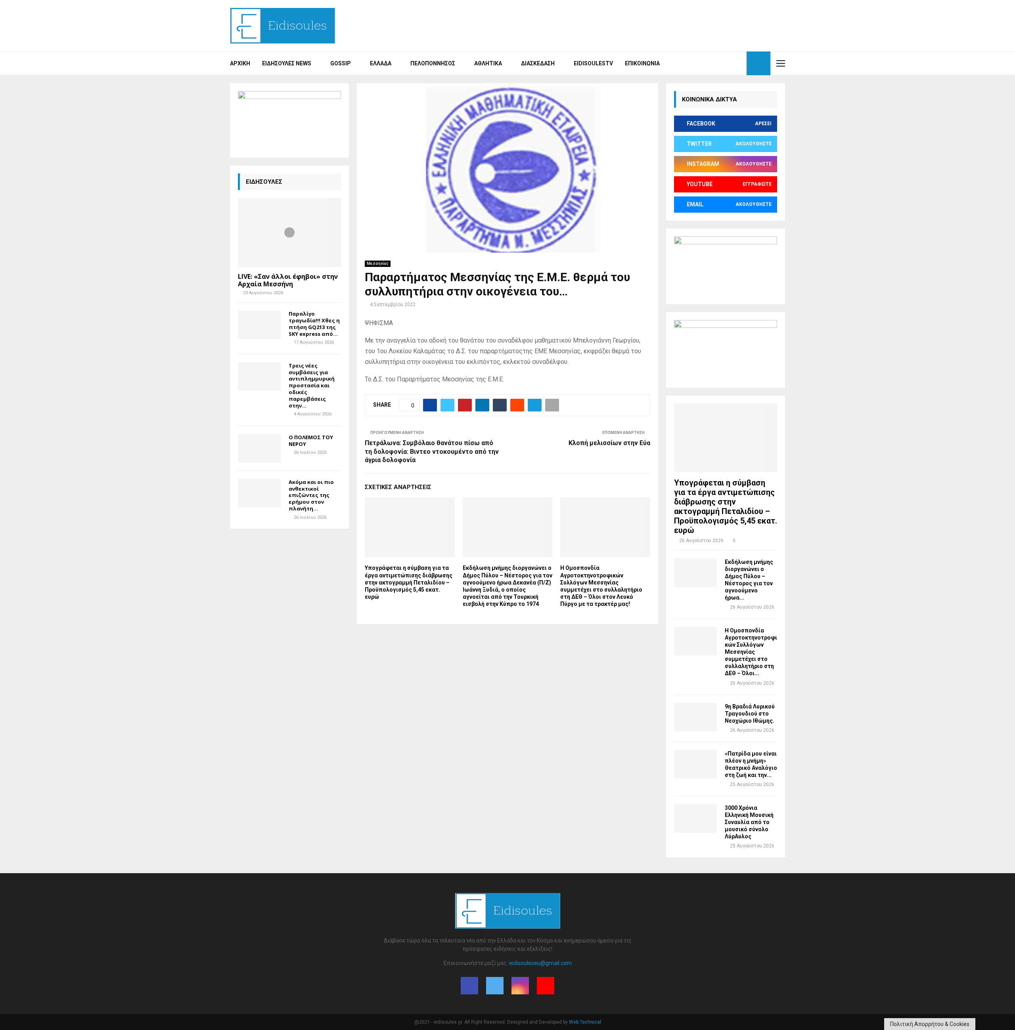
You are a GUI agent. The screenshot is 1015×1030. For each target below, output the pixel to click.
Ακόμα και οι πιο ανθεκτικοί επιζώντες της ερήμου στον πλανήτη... (311, 495)
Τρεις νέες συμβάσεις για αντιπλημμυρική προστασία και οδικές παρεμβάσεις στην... (312, 385)
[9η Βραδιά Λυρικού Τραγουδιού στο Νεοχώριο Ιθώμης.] (695, 717)
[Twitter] (720, 63)
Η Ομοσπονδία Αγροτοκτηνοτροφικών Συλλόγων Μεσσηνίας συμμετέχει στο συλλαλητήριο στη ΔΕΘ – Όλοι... (751, 651)
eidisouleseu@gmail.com (540, 963)
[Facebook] (712, 63)
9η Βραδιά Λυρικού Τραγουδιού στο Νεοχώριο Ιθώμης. (750, 713)
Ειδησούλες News (286, 63)
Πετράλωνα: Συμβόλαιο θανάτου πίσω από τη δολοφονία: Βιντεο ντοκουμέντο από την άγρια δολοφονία (432, 451)
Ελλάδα (380, 63)
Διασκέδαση (538, 63)
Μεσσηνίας (378, 263)
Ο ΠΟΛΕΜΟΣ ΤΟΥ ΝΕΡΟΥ (311, 440)
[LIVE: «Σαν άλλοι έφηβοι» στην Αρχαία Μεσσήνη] (289, 232)
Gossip (340, 63)
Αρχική (240, 63)
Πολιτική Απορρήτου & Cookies (929, 1024)
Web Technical (585, 1022)
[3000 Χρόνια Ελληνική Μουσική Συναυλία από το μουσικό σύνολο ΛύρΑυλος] (695, 818)
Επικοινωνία (642, 63)
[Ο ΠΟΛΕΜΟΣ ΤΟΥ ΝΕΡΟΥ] (259, 448)
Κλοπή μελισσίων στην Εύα (609, 443)
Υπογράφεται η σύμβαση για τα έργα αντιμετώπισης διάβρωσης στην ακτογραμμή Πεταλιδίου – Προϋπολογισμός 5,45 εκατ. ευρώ (408, 582)
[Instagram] (729, 63)
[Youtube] (738, 63)
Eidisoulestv (593, 63)
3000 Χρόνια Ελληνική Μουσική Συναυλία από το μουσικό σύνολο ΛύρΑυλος (749, 822)
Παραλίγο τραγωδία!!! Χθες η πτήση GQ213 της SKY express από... (314, 323)
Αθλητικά (488, 63)
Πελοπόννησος (432, 63)
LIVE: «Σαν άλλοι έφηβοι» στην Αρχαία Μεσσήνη (288, 280)
